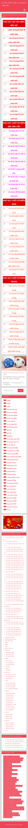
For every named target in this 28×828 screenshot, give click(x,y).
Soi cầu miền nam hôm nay (11, 614)
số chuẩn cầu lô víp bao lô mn (13, 627)
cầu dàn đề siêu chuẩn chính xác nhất (11, 780)
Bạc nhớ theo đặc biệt (8, 758)
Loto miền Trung (12, 495)
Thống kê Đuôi (11, 474)
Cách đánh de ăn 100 (8, 768)
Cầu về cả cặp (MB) (12, 454)
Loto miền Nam (11, 492)
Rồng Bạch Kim (6, 801)
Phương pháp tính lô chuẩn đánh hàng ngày (12, 799)
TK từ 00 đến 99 (11, 486)
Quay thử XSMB (11, 498)
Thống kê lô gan (11, 462)
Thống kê (9, 436)
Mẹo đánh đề (6, 797)
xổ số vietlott (11, 421)
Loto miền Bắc (11, 489)
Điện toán (7, 672)
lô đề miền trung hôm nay (16, 795)
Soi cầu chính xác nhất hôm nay (10, 805)
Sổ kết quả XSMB (12, 412)
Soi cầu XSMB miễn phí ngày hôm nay (11, 813)
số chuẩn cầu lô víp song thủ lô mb (14, 581)
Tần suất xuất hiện (12, 483)
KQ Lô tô (7, 712)
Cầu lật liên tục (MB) (13, 451)
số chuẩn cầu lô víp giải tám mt (13, 599)
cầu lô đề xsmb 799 (18, 785)
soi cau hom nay (7, 803)
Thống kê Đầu (11, 471)
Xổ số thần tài (11, 445)
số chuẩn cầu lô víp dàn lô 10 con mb (15, 565)
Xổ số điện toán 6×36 (11, 674)
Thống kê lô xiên (12, 465)
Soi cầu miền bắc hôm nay (11, 541)
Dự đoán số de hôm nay (8, 793)
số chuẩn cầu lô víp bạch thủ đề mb (14, 549)
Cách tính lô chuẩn (16, 762)
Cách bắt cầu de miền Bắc (18, 758)
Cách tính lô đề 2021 (7, 764)
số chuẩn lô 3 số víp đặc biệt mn (13, 635)
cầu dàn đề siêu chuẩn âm (9, 785)
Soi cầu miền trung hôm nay (12, 591)
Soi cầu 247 (19, 803)
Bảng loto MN (9, 718)
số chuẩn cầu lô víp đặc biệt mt (13, 597)
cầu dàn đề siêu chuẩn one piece (10, 781)
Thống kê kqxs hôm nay (10, 639)
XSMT (8, 406)
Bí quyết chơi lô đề (9, 637)
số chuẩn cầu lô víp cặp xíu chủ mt (14, 595)
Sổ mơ (9, 510)
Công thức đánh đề (7, 776)
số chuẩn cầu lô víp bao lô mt (13, 593)
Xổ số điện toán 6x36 (13, 439)
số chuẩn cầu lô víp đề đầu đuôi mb (14, 583)
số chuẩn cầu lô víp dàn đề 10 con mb (15, 564)
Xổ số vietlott (9, 661)
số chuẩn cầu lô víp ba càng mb (13, 547)
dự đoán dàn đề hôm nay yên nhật (10, 789)
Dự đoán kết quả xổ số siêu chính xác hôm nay (13, 791)
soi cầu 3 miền (13, 803)
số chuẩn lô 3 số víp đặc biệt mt (13, 608)
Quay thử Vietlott (12, 507)
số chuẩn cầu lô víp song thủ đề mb (14, 576)
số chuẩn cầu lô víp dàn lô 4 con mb (14, 567)
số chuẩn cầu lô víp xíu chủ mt (13, 612)
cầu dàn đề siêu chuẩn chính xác (10, 778)
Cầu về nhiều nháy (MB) (14, 457)
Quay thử (7, 720)
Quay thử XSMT (11, 504)
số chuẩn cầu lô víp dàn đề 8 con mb (15, 562)
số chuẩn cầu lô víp (7, 815)
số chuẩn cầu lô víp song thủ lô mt (14, 610)
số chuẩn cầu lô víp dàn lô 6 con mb (14, 569)
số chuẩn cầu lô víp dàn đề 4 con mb (15, 558)
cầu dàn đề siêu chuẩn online (9, 783)
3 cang (5, 756)
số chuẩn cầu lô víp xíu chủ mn (13, 633)
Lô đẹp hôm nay (7, 795)
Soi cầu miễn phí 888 (8, 811)
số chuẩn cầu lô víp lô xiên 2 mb (13, 585)
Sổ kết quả (7, 650)
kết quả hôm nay (12, 409)
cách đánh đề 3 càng (7, 772)
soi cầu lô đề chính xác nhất (9, 809)
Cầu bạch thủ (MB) (12, 448)
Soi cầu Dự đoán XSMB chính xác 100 (11, 807)
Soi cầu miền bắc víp (10, 571)
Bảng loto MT (9, 716)
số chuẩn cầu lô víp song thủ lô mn (14, 616)
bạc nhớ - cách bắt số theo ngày (13, 756)
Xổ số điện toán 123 (13, 442)
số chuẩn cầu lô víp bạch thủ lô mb (14, 554)
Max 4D (9, 433)
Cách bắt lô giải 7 (19, 760)
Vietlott (6, 658)
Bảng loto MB (9, 714)
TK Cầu (6, 680)
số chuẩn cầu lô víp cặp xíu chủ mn (14, 622)
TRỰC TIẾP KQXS (9, 641)
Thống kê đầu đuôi (12, 459)
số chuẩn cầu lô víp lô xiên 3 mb (13, 587)
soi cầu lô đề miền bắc (19, 809)
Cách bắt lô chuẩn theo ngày (9, 760)
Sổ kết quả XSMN (12, 415)
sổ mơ (6, 731)
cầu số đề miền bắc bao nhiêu (9, 787)
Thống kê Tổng (11, 480)
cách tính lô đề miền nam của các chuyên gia (12, 766)
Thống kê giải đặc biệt (8, 817)
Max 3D (9, 430)
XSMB (8, 400)
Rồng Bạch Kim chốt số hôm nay (16, 801)
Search (20, 390)
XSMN (8, 403)
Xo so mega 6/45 (12, 424)
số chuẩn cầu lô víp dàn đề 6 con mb (15, 560)
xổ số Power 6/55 (12, 427)
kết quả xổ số (16, 793)
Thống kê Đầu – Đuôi (13, 477)
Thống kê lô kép (12, 468)
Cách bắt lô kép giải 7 (8, 762)
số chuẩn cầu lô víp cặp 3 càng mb (14, 556)
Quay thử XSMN (12, 501)
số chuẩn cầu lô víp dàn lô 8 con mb (14, 574)
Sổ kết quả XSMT (12, 418)
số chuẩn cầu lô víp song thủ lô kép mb (14, 740)
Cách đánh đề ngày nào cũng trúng (10, 774)
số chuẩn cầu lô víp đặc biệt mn (13, 629)
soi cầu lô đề (21, 807)
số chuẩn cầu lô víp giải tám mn (13, 631)
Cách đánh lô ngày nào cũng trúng (10, 770)
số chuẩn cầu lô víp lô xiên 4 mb (13, 589)
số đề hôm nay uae (15, 815)
